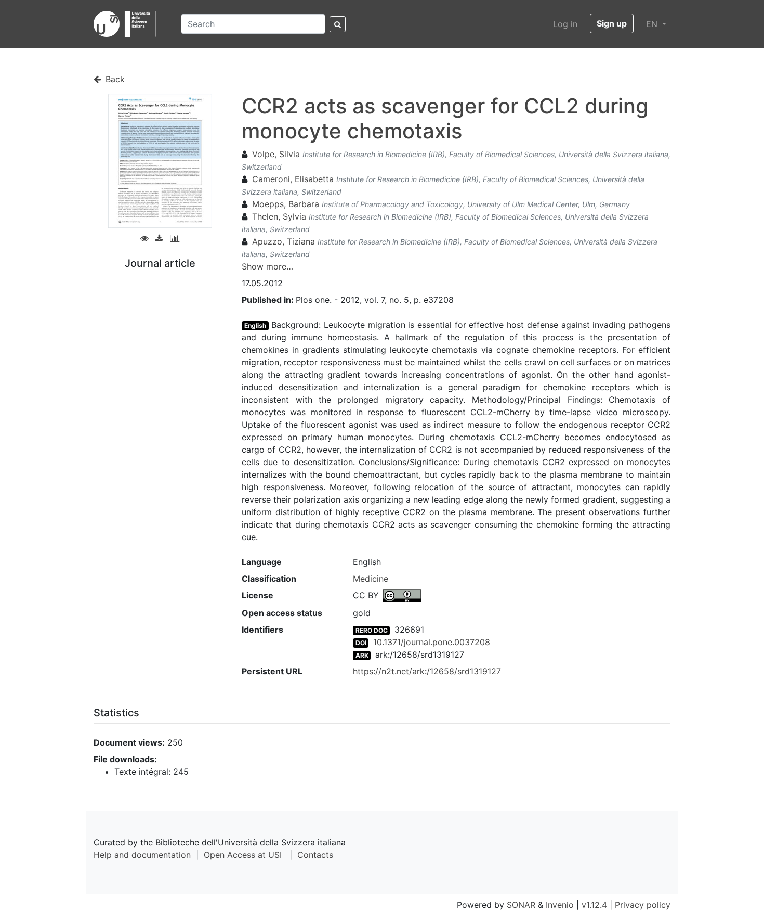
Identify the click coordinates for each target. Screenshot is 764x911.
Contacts (315, 855)
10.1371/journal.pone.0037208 (431, 642)
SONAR (521, 905)
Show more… (267, 266)
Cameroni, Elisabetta (293, 179)
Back (114, 79)
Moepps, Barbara (285, 204)
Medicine (370, 578)
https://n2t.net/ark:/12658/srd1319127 (427, 671)
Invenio (560, 905)
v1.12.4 (594, 905)
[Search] (338, 24)
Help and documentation (142, 855)
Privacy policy (642, 905)
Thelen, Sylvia (279, 216)
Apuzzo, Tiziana (283, 241)
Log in (565, 24)
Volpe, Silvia (276, 154)
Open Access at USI (243, 855)
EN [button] (653, 24)
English (255, 325)
